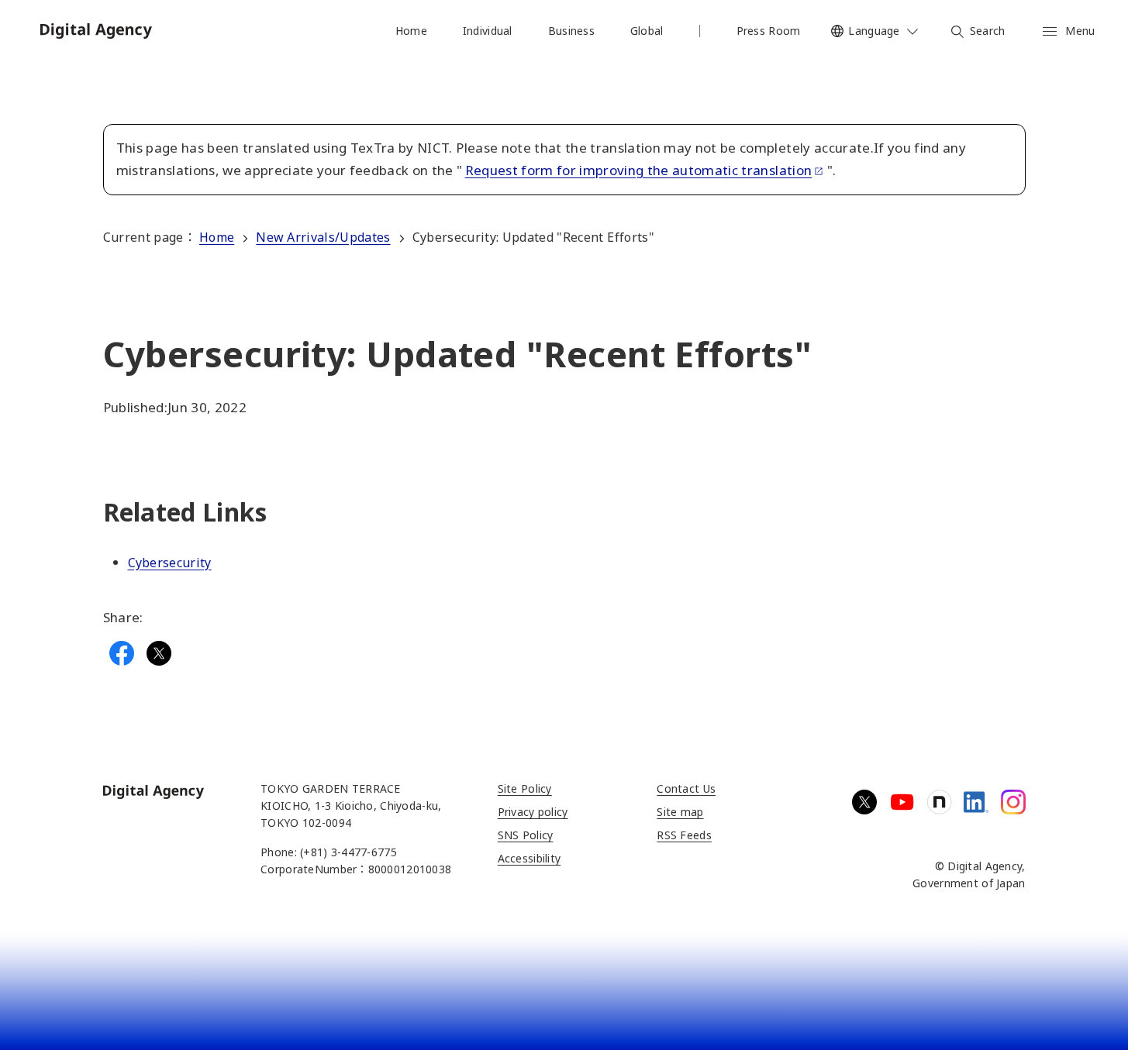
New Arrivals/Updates (323, 237)
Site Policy (525, 788)
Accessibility (529, 858)
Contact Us (686, 788)
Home (216, 237)
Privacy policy (533, 811)
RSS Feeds (684, 835)
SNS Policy (526, 835)
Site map (680, 811)
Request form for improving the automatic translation (638, 170)
